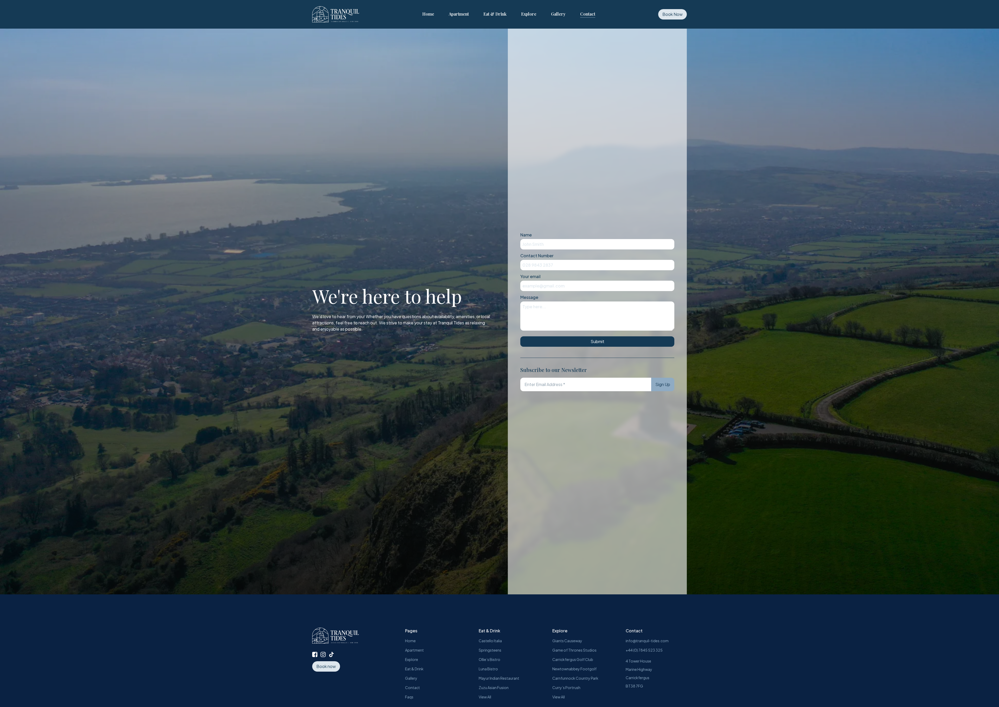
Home (428, 14)
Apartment (459, 14)
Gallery (558, 14)
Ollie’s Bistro (489, 659)
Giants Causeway (567, 640)
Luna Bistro (488, 668)
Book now (326, 666)
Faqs (409, 697)
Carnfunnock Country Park (575, 678)
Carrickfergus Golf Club (572, 659)
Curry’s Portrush (566, 687)
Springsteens (490, 650)
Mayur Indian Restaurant (499, 678)
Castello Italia (490, 640)
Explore (528, 14)
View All (485, 697)
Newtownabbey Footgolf (574, 668)
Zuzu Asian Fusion (494, 687)
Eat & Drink (495, 14)
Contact (587, 14)
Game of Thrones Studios (574, 650)
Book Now (672, 14)
